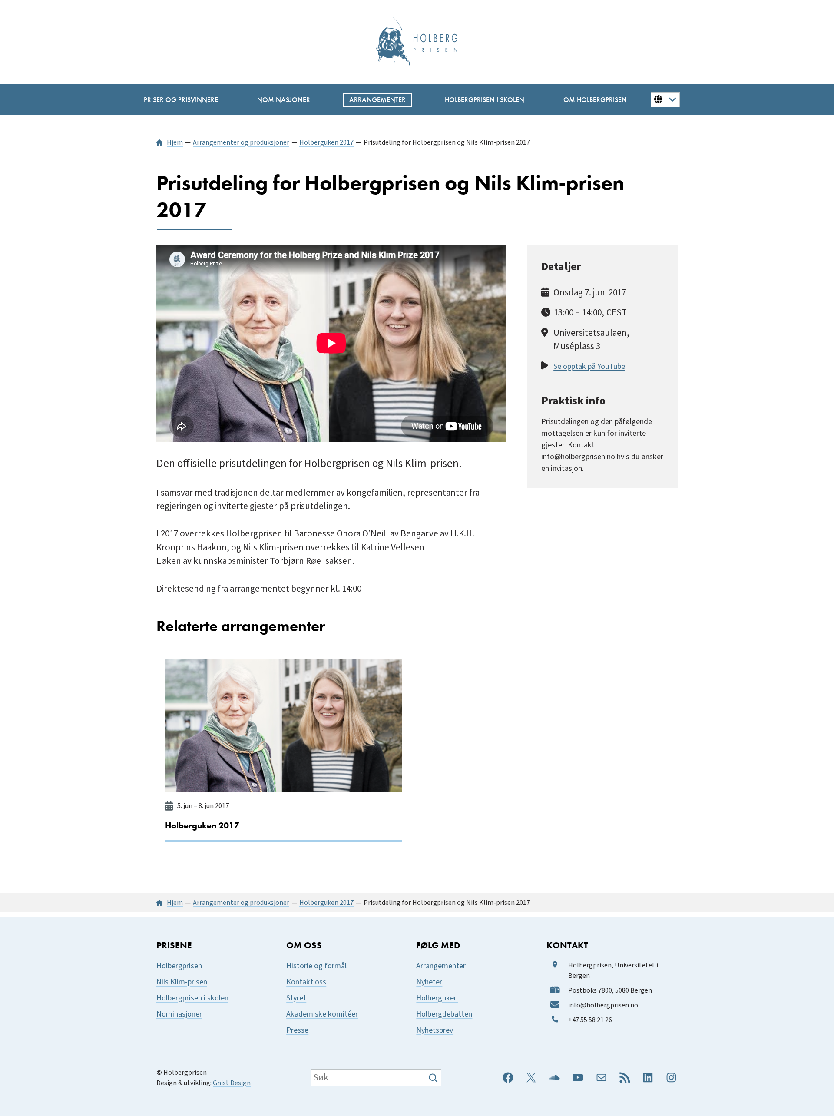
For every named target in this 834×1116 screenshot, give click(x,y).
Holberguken (437, 998)
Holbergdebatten (444, 1014)
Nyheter (429, 982)
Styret (296, 998)
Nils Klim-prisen (181, 982)
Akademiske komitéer (322, 1014)
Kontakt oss (306, 982)
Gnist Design (232, 1083)
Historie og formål (316, 965)
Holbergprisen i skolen (192, 998)
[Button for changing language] (665, 99)
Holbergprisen (179, 965)
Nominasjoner (179, 1014)
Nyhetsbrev (434, 1030)
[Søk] (434, 1078)
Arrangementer (441, 965)
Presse (297, 1030)
